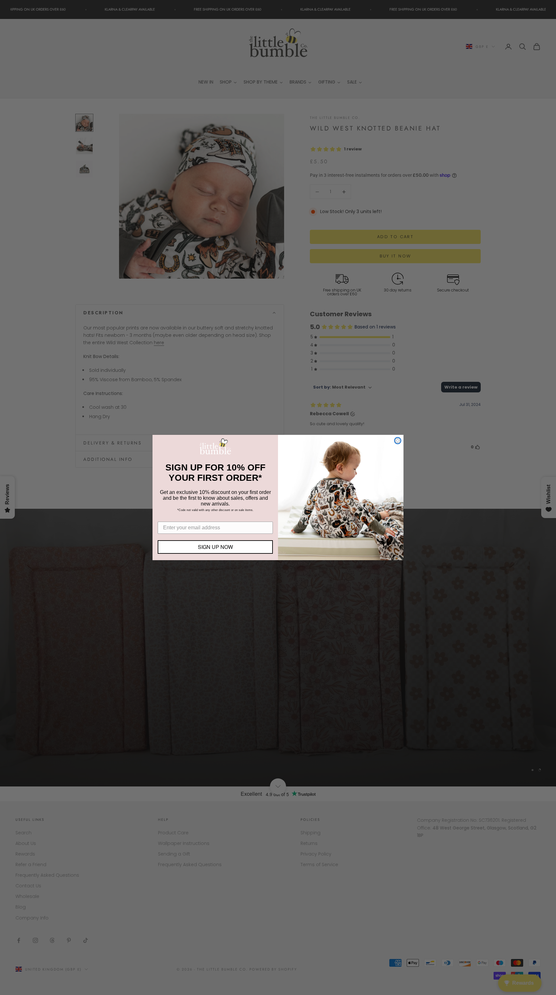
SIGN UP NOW (215, 547)
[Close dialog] (397, 440)
